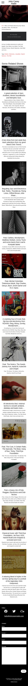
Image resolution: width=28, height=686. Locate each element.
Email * (3, 639)
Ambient (6, 54)
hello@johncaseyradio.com (14, 616)
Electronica (11, 54)
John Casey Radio (13, 2)
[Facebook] (6, 611)
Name (3, 626)
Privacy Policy (14, 681)
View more (14, 100)
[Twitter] (14, 611)
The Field (9, 55)
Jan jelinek (17, 54)
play (8, 88)
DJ (2, 25)
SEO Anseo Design (17, 679)
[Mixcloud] (22, 611)
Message (4, 646)
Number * (4, 633)
